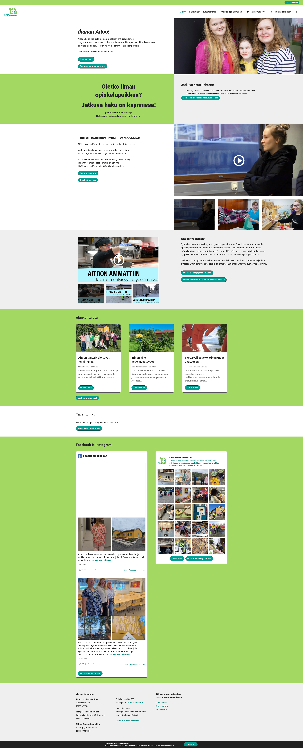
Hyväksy (190, 744)
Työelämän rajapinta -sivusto (197, 272)
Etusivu (183, 12)
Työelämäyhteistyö (256, 12)
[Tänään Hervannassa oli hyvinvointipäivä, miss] (217, 477)
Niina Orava (83, 367)
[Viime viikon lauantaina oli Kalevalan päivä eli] (200, 546)
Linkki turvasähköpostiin (128, 720)
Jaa (144, 570)
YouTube (162, 709)
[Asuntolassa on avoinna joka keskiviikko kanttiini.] (200, 512)
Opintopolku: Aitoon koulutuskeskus (200, 97)
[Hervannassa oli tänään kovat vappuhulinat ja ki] (183, 495)
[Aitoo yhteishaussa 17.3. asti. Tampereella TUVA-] (217, 546)
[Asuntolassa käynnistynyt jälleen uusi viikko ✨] (183, 529)
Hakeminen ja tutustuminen (202, 12)
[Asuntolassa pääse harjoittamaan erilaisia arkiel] (217, 495)
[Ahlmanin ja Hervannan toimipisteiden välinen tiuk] (166, 529)
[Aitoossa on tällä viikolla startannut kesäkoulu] (183, 477)
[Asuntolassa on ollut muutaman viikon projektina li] (166, 512)
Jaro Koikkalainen (139, 367)
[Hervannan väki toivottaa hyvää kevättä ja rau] (183, 512)
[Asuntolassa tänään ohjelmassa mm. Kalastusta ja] (200, 477)
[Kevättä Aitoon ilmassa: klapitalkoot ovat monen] (217, 512)
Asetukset (164, 745)
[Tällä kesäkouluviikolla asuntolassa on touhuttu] (166, 477)
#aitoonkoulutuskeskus (99, 560)
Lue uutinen (86, 387)
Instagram (162, 706)
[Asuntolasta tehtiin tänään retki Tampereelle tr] (200, 495)
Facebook (162, 702)
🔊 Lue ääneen (292, 3)
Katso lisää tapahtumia (89, 428)
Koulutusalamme (88, 173)
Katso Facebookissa (131, 570)
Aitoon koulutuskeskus (281, 12)
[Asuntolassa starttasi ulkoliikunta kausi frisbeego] (217, 529)
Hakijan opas (86, 59)
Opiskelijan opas (88, 180)
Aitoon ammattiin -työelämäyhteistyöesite (204, 279)
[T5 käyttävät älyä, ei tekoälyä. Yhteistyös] (200, 529)
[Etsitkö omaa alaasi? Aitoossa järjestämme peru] (183, 546)
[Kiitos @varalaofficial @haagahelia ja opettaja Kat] (166, 495)
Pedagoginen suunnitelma (92, 66)
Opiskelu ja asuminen (231, 12)
